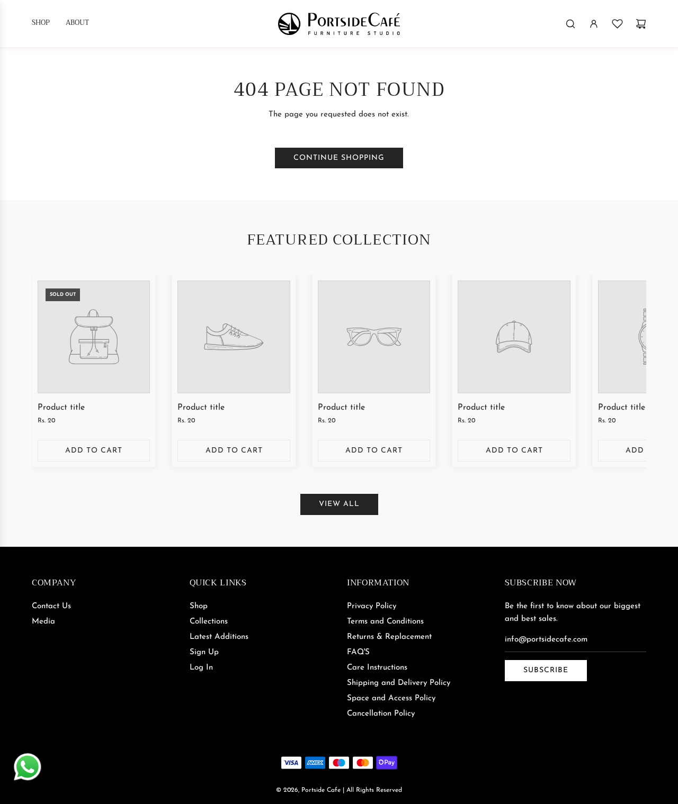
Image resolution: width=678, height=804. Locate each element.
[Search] (570, 23)
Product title (61, 407)
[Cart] (641, 23)
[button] (51, 373)
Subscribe (545, 670)
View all (339, 504)
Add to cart (93, 451)
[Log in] (593, 23)
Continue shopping (339, 158)
